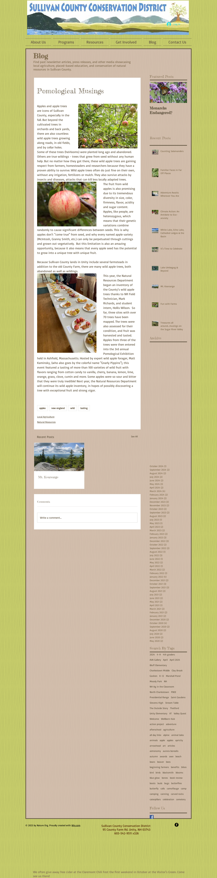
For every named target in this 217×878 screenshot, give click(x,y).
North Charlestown (159, 692)
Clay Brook (177, 670)
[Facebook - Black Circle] (177, 825)
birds (158, 772)
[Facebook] (152, 817)
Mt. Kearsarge (48, 477)
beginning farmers (159, 767)
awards (163, 756)
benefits (175, 767)
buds (159, 783)
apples (42, 408)
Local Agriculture (45, 416)
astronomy (155, 750)
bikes (183, 767)
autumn (154, 756)
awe (171, 756)
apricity (179, 740)
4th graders (169, 654)
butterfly (154, 788)
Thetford (174, 708)
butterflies (176, 783)
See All (134, 436)
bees (168, 761)
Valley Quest (180, 713)
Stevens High (156, 702)
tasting (84, 408)
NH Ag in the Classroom (162, 686)
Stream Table (172, 702)
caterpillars (155, 799)
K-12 (161, 675)
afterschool (155, 729)
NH (165, 681)
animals (154, 740)
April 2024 (175, 659)
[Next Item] (181, 92)
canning (165, 793)
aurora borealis (170, 750)
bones (165, 777)
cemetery (181, 799)
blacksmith (168, 772)
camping (154, 793)
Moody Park (156, 681)
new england (58, 408)
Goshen (153, 675)
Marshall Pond (173, 675)
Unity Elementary (158, 713)
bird (152, 772)
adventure (171, 724)
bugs (166, 783)
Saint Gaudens (178, 697)
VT (170, 713)
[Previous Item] (155, 92)
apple (162, 740)
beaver (160, 761)
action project (157, 724)
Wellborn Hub (168, 718)
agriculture (168, 729)
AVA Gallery (155, 659)
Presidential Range (159, 697)
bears (152, 761)
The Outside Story (159, 708)
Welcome (154, 718)
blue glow (155, 777)
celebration (168, 799)
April (165, 659)
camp (183, 788)
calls (163, 788)
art (164, 745)
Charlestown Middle (160, 670)
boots (152, 783)
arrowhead (155, 745)
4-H (159, 654)
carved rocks (177, 793)
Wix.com (76, 825)
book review (176, 777)
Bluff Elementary (158, 665)
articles (171, 745)
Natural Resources (46, 421)
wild (72, 408)
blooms (179, 772)
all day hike (155, 734)
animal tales (177, 734)
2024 (152, 654)
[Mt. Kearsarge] (59, 457)
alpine (166, 734)
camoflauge (173, 788)
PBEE (173, 692)
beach (178, 756)
